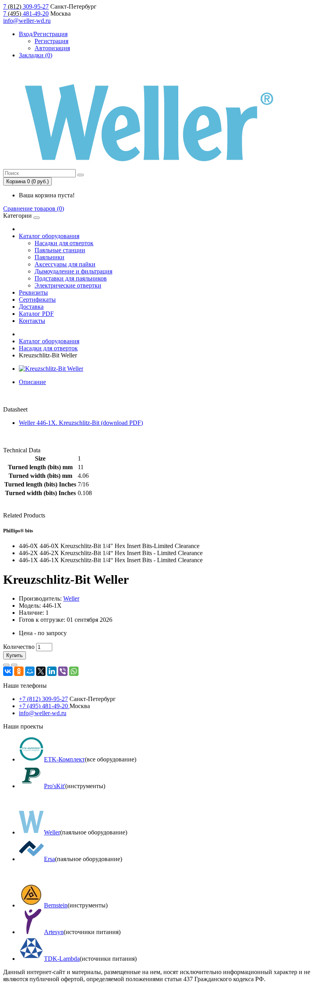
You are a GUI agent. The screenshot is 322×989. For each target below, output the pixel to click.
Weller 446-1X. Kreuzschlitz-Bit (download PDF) (81, 422)
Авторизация (52, 48)
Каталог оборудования (49, 236)
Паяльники (49, 257)
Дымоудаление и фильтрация (73, 271)
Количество (19, 646)
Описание (32, 382)
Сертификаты (37, 299)
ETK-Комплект (64, 759)
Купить (14, 655)
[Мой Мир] (30, 671)
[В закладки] (6, 665)
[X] (41, 671)
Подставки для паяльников (71, 278)
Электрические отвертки (68, 285)
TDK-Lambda (62, 958)
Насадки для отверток (64, 243)
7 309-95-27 (26, 6)
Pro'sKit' (54, 786)
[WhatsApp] (74, 671)
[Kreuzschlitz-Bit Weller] (51, 368)
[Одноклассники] (19, 671)
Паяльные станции (60, 250)
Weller (71, 598)
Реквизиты (33, 292)
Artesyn (54, 932)
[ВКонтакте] (8, 671)
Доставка (31, 306)
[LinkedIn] (52, 671)
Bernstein (56, 905)
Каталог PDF (36, 313)
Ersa (49, 859)
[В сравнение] (14, 665)
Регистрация (51, 41)
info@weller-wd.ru (27, 20)
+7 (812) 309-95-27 (43, 699)
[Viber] (63, 671)
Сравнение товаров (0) (33, 208)
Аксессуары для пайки (65, 264)
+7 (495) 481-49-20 (44, 706)
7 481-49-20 (26, 13)
